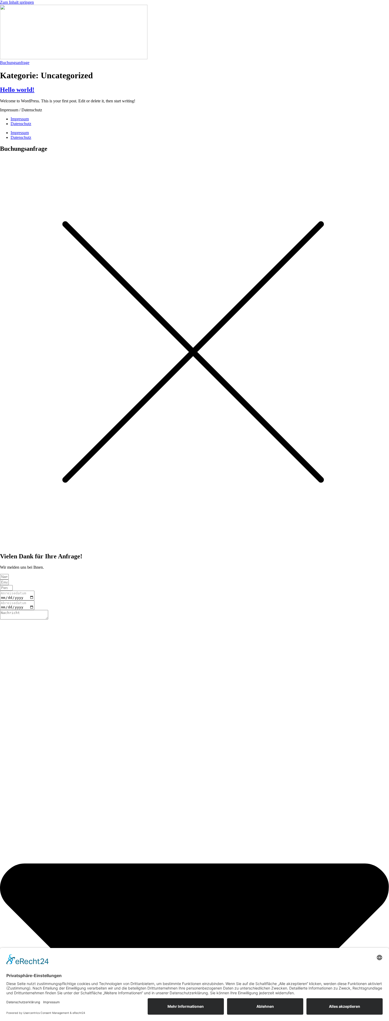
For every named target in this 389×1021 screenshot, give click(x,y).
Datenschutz (21, 123)
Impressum (20, 119)
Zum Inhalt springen (17, 2)
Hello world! (17, 89)
